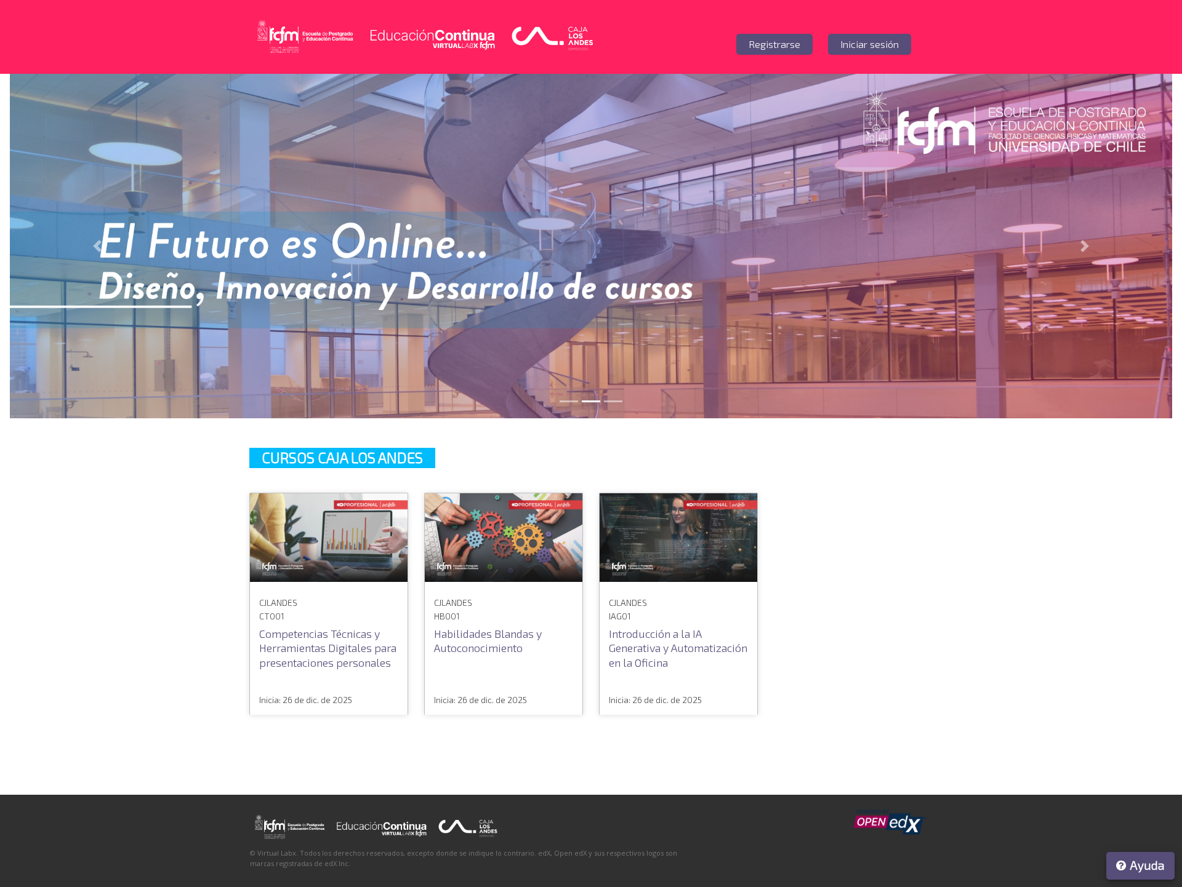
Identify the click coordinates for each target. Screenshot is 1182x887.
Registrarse (774, 44)
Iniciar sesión (869, 44)
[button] (97, 246)
